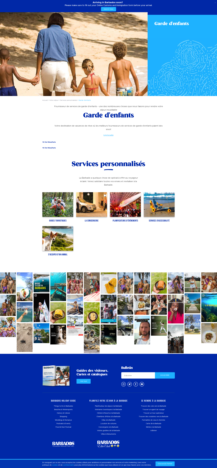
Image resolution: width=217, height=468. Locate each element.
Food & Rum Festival (63, 427)
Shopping (63, 416)
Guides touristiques (58, 220)
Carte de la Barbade (153, 423)
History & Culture (63, 413)
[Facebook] (135, 384)
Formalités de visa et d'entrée (153, 420)
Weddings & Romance (63, 420)
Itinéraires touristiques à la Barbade (108, 409)
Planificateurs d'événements (125, 220)
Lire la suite (108, 135)
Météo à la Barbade (153, 427)
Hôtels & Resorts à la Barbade (108, 413)
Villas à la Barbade (108, 420)
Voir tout (83, 381)
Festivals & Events (63, 423)
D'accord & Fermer (165, 464)
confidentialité (68, 465)
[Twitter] (129, 384)
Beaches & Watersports (63, 409)
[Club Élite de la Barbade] (108, 444)
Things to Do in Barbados (63, 406)
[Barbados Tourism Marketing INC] (63, 444)
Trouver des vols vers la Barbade (153, 406)
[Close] (215, 2)
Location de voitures (108, 423)
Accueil (45, 100)
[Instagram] (123, 384)
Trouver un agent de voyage (154, 409)
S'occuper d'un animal (58, 254)
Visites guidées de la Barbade (108, 430)
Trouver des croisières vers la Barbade (153, 416)
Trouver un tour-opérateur (153, 413)
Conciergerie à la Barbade (108, 427)
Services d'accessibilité (159, 220)
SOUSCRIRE (164, 375)
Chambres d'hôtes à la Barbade (108, 416)
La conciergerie (92, 220)
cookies (55, 465)
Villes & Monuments (108, 434)
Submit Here (108, 9)
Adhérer (153, 430)
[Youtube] (142, 384)
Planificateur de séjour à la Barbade (108, 406)
